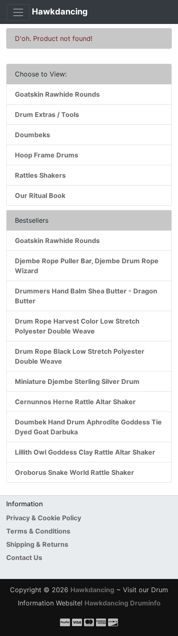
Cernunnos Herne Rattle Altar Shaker (75, 402)
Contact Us (24, 557)
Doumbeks (32, 135)
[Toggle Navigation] (18, 12)
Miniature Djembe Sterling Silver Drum (77, 381)
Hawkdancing (60, 12)
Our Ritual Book (40, 195)
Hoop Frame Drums (46, 155)
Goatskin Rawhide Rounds (57, 94)
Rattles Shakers (40, 175)
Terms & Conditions (38, 531)
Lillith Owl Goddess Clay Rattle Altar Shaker (85, 452)
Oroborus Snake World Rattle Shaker (74, 472)
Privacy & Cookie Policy (43, 518)
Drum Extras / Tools (47, 114)
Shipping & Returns (37, 544)
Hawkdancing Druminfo (122, 603)
